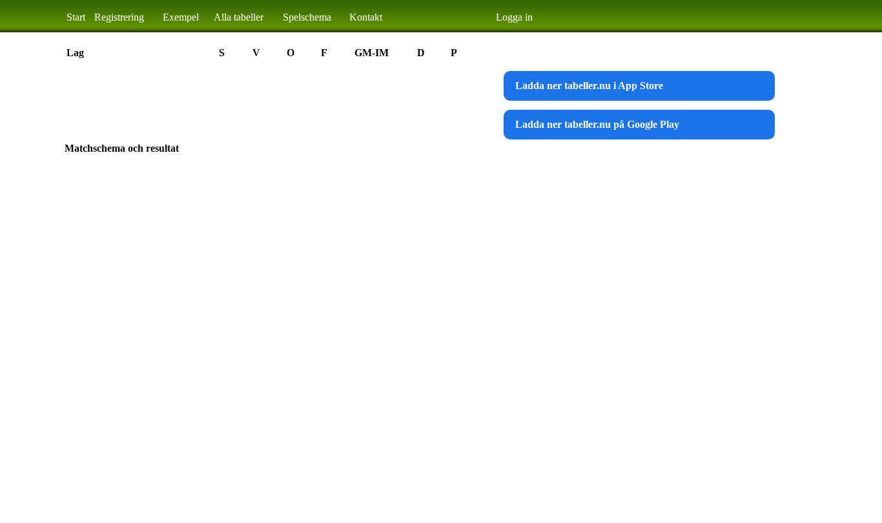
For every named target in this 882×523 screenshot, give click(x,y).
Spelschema (307, 17)
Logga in (514, 17)
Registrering (119, 17)
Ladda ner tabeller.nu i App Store (589, 85)
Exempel (181, 17)
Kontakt (365, 17)
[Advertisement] (300, 100)
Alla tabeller (238, 17)
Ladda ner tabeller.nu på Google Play (597, 124)
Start (76, 17)
